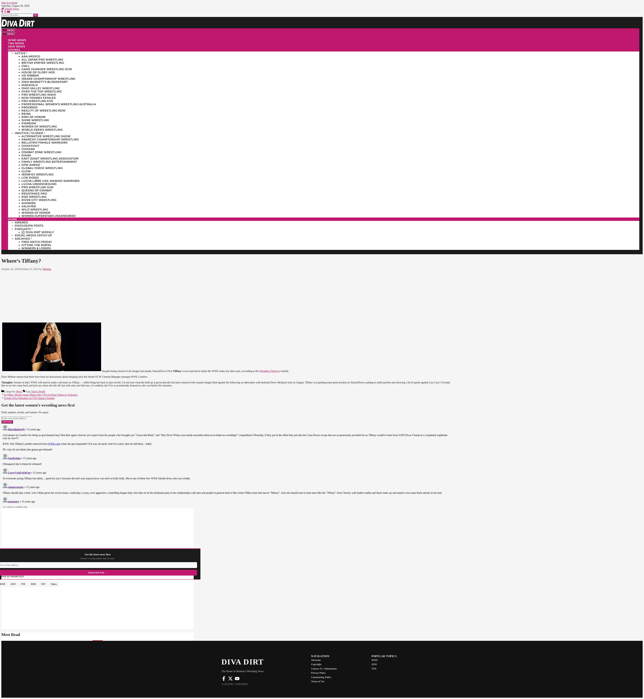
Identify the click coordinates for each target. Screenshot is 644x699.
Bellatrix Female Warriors (44, 142)
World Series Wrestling (42, 129)
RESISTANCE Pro (34, 193)
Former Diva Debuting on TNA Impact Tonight (29, 398)
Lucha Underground (39, 184)
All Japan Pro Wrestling (42, 59)
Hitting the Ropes (36, 245)
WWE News (17, 40)
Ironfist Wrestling (37, 174)
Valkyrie (28, 206)
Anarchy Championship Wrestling (50, 139)
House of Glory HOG (38, 72)
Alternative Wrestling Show (45, 136)
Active (20, 53)
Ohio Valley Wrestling (40, 88)
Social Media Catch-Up (33, 235)
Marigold (29, 85)
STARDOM (28, 123)
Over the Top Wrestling (41, 91)
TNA (373, 668)
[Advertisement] (225, 295)
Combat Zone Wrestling (41, 152)
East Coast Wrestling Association (49, 158)
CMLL (25, 66)
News (19, 391)
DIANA (26, 155)
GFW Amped (30, 165)
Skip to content (9, 2)
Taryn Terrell (38, 391)
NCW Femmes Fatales (38, 97)
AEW (374, 664)
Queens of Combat (36, 190)
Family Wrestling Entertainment (49, 161)
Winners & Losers (36, 248)
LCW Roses (30, 177)
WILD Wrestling (34, 209)
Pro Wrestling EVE (37, 101)
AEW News (16, 46)
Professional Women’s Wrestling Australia (58, 104)
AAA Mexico (30, 56)
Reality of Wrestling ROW (43, 110)
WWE (374, 660)
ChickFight (30, 145)
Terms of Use (317, 681)
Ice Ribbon (30, 75)
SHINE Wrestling (35, 120)
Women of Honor (35, 212)
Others (14, 49)
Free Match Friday (36, 242)
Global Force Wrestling (42, 168)
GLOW (26, 171)
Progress (29, 107)
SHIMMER (28, 203)
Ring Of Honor (33, 117)
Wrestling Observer (269, 371)
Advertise (316, 660)
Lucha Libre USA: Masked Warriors (50, 180)
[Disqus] (225, 465)
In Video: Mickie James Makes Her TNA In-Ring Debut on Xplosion (40, 394)
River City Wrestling (38, 200)
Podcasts (23, 229)
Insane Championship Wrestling (48, 78)
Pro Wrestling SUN (37, 187)
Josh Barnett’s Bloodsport (44, 82)
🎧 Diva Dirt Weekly (37, 232)
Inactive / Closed (29, 133)
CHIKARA (28, 149)
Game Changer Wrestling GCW (46, 69)
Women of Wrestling (39, 126)
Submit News (11, 8)
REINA (26, 113)
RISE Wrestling (34, 196)
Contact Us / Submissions (324, 668)
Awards (21, 222)
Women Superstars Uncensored (48, 216)
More (12, 219)
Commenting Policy (321, 677)
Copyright (316, 664)
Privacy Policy (318, 673)
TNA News (16, 43)
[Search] (35, 15)
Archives (22, 238)
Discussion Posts (29, 225)
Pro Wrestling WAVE (38, 94)
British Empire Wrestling (42, 62)
